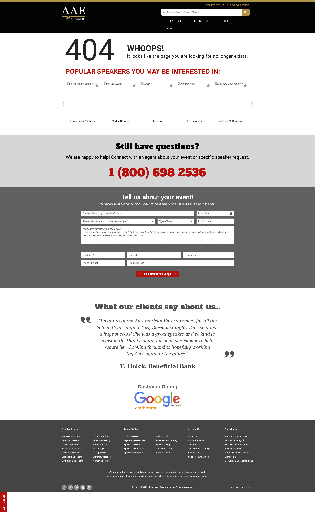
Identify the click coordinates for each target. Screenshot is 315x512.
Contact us (215, 5)
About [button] (171, 29)
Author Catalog (163, 436)
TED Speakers (99, 452)
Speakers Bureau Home (236, 436)
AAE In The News (196, 440)
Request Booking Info (235, 440)
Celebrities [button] (199, 21)
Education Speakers (71, 448)
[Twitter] (70, 489)
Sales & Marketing (101, 440)
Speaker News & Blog (198, 457)
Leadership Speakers (72, 457)
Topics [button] (223, 21)
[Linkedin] (76, 489)
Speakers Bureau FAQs (199, 448)
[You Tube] (82, 489)
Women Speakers (101, 461)
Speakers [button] (174, 21)
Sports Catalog (163, 452)
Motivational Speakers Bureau (239, 461)
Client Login (230, 457)
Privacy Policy (247, 487)
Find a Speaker (131, 436)
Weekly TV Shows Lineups (237, 452)
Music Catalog (163, 444)
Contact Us (193, 452)
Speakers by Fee (132, 444)
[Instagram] (89, 489)
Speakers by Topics (133, 452)
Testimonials (194, 444)
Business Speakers (71, 436)
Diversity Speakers (70, 444)
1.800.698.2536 (238, 5)
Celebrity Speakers (70, 440)
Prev (63, 104)
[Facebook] (64, 489)
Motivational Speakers (72, 461)
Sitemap (234, 487)
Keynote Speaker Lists (134, 440)
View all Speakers (233, 448)
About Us (192, 436)
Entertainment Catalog (166, 440)
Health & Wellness (70, 452)
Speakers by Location (134, 448)
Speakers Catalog (164, 448)
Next (251, 104)
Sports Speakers (101, 444)
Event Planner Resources (236, 444)
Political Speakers (101, 436)
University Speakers (102, 457)
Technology (98, 448)
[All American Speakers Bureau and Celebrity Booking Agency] (73, 19)
